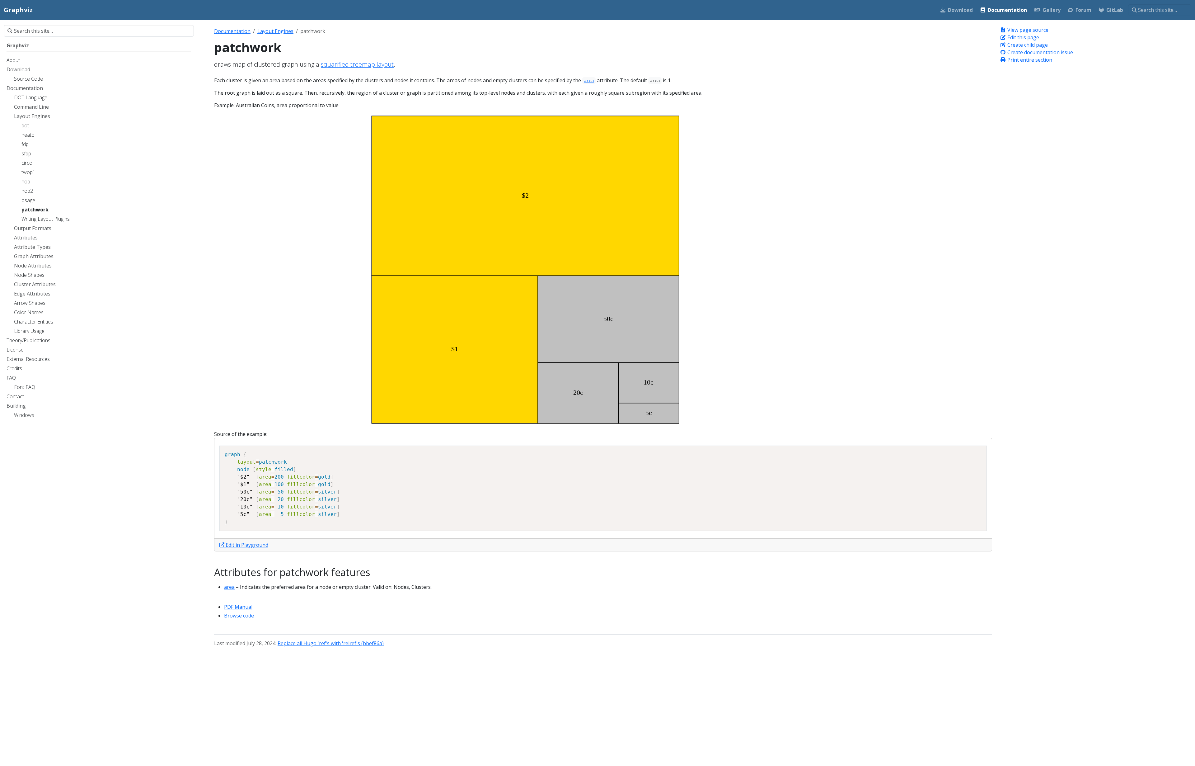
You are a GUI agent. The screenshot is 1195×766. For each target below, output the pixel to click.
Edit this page (1022, 37)
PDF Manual (238, 606)
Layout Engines (275, 31)
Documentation (232, 31)
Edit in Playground (246, 544)
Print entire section (1029, 59)
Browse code (239, 615)
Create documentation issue (1039, 52)
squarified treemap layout (357, 64)
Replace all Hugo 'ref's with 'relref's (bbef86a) (331, 643)
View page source (1027, 29)
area (229, 587)
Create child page (1027, 44)
